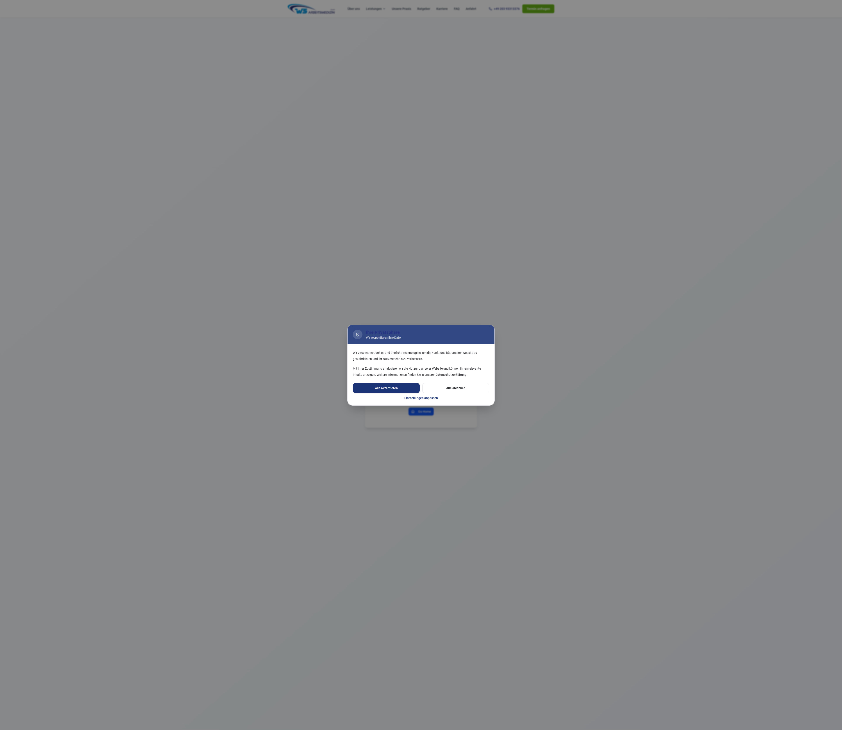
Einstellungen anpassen (421, 398)
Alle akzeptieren (386, 388)
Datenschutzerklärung (450, 374)
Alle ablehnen (456, 388)
